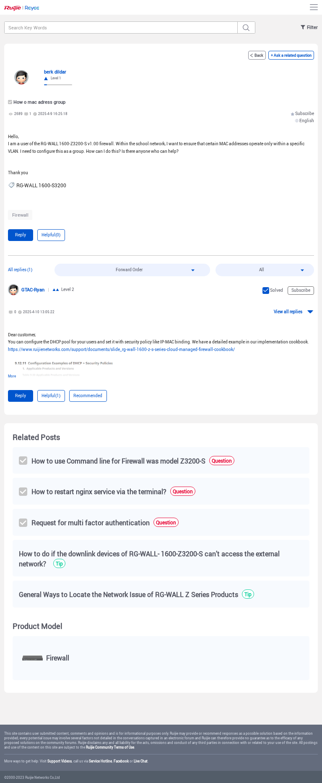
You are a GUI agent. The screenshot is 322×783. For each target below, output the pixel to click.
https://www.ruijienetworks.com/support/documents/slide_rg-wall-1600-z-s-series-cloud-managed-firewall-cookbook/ (121, 349)
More (12, 376)
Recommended (87, 395)
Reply (20, 235)
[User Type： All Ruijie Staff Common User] (265, 270)
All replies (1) (20, 269)
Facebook (121, 761)
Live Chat (141, 761)
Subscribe (304, 113)
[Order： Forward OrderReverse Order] (132, 270)
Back (258, 55)
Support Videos (59, 761)
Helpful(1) (51, 395)
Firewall (20, 215)
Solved (276, 290)
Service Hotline (100, 761)
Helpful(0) (51, 235)
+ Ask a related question (291, 55)
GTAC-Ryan (32, 289)
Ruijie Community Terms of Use (110, 747)
